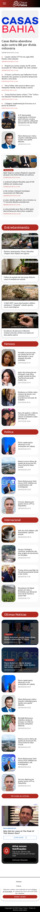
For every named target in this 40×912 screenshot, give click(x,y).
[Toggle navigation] (4, 3)
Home (18, 882)
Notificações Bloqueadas (20, 860)
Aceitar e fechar (20, 897)
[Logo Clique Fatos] (20, 4)
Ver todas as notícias (20, 796)
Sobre (18, 886)
